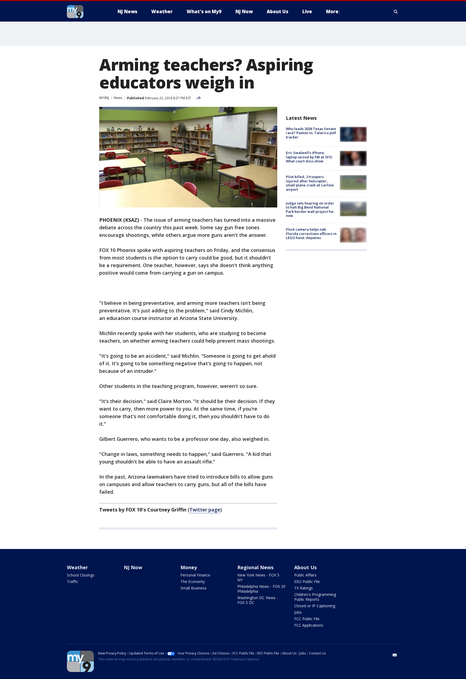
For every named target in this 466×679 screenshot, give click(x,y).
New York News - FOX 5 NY (258, 577)
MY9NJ (104, 97)
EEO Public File (307, 581)
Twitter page (204, 509)
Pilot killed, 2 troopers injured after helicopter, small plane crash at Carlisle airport (310, 183)
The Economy (192, 581)
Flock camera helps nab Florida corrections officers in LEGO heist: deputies (311, 233)
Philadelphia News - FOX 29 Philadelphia (261, 589)
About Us (305, 567)
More (332, 11)
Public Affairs (305, 575)
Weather (77, 567)
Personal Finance (195, 575)
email (394, 655)
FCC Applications (308, 625)
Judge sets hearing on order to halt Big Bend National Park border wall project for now (310, 209)
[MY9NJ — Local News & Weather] (84, 11)
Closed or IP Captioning (314, 605)
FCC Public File (307, 618)
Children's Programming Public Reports (315, 597)
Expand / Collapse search (396, 12)
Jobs (298, 612)
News (118, 97)
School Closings (80, 575)
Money (188, 567)
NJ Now (133, 567)
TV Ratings (303, 588)
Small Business (193, 588)
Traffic (72, 581)
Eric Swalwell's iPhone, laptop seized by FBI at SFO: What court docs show (309, 156)
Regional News (255, 567)
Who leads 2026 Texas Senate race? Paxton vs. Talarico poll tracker (311, 132)
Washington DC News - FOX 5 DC (257, 600)
